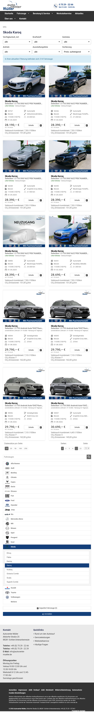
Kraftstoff (37, 37)
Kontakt (22, 18)
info (4, 27)
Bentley (13, 473)
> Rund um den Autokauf (44, 634)
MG (11, 524)
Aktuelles (79, 13)
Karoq (9, 565)
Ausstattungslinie (40, 47)
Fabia (9, 557)
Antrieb (6, 47)
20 (11, 448)
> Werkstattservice (41, 641)
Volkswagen (15, 597)
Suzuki (13, 588)
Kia (11, 514)
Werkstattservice (64, 13)
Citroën (13, 477)
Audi (12, 468)
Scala (9, 578)
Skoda (13, 547)
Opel (12, 533)
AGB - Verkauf (34, 690)
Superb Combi (12, 582)
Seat (12, 542)
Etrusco (13, 491)
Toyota (13, 593)
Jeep (12, 510)
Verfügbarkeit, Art (11, 37)
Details (31, 125)
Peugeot (13, 537)
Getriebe (66, 37)
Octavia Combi (13, 574)
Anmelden (13, 690)
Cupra (12, 482)
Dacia (12, 487)
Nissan (13, 528)
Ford (12, 500)
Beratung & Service (41, 13)
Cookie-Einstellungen (17, 693)
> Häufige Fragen (40, 644)
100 (20, 448)
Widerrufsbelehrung (63, 690)
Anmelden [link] (48, 614)
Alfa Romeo (15, 464)
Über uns (9, 18)
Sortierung (67, 47)
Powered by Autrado (78, 711)
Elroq (9, 553)
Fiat (12, 496)
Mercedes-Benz (16, 519)
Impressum (22, 690)
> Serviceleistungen (41, 637)
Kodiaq (9, 569)
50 (15, 448)
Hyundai (13, 505)
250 (25, 448)
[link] (40, 125)
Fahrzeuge (21, 13)
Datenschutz (77, 690)
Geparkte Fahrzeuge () (48, 608)
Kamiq (9, 561)
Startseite (9, 13)
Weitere (13, 602)
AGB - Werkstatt (47, 690)
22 (81, 448)
